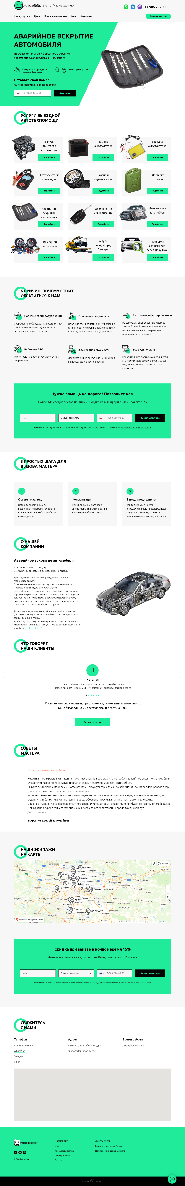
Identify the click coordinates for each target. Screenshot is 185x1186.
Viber (17, 1061)
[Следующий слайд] (180, 677)
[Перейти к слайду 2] (88, 695)
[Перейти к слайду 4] (93, 695)
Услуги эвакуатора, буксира (103, 245)
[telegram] (20, 1152)
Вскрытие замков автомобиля (46, 770)
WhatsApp (19, 1051)
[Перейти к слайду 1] (86, 695)
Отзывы (58, 1160)
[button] (103, 157)
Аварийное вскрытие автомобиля (49, 213)
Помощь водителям (55, 16)
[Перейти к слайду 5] (96, 695)
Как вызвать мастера (64, 1151)
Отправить (64, 93)
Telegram (19, 1056)
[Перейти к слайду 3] (91, 695)
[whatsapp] (24, 1152)
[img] (126, 6)
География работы (63, 1155)
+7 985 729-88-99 (33, 628)
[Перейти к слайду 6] (98, 695)
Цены (37, 16)
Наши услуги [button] (21, 16)
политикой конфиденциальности (136, 983)
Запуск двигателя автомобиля (49, 146)
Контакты (86, 16)
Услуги (58, 1146)
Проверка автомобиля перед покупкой (157, 245)
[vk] (15, 1152)
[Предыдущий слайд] (5, 677)
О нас (74, 16)
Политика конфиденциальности (110, 1151)
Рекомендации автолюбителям (109, 1146)
